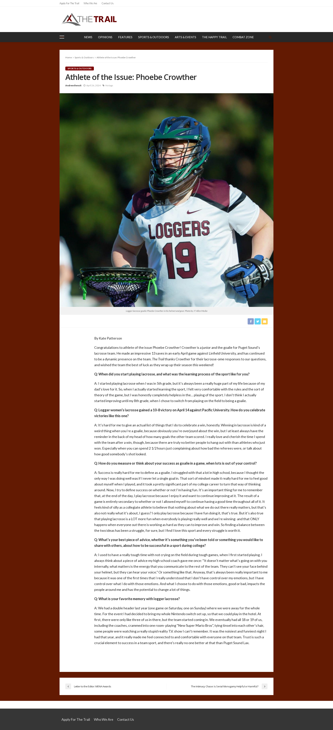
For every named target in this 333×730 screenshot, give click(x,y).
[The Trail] (89, 19)
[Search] (270, 37)
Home (68, 57)
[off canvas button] (62, 37)
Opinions (105, 37)
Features (125, 37)
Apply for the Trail (69, 3)
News (88, 37)
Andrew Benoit (73, 85)
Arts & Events (185, 37)
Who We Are (90, 3)
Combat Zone (243, 37)
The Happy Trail (214, 37)
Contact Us (108, 3)
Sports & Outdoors (153, 37)
